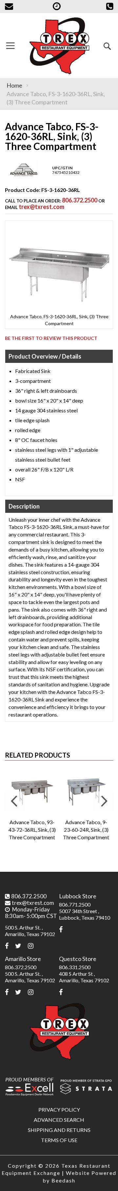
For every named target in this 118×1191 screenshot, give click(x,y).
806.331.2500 (74, 967)
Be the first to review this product (51, 338)
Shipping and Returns (59, 1130)
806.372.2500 (79, 200)
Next (103, 801)
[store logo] (59, 45)
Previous (15, 801)
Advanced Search (59, 1120)
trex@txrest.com (41, 206)
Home (14, 85)
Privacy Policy (59, 1109)
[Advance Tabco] (24, 178)
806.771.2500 (74, 904)
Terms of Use (59, 1140)
